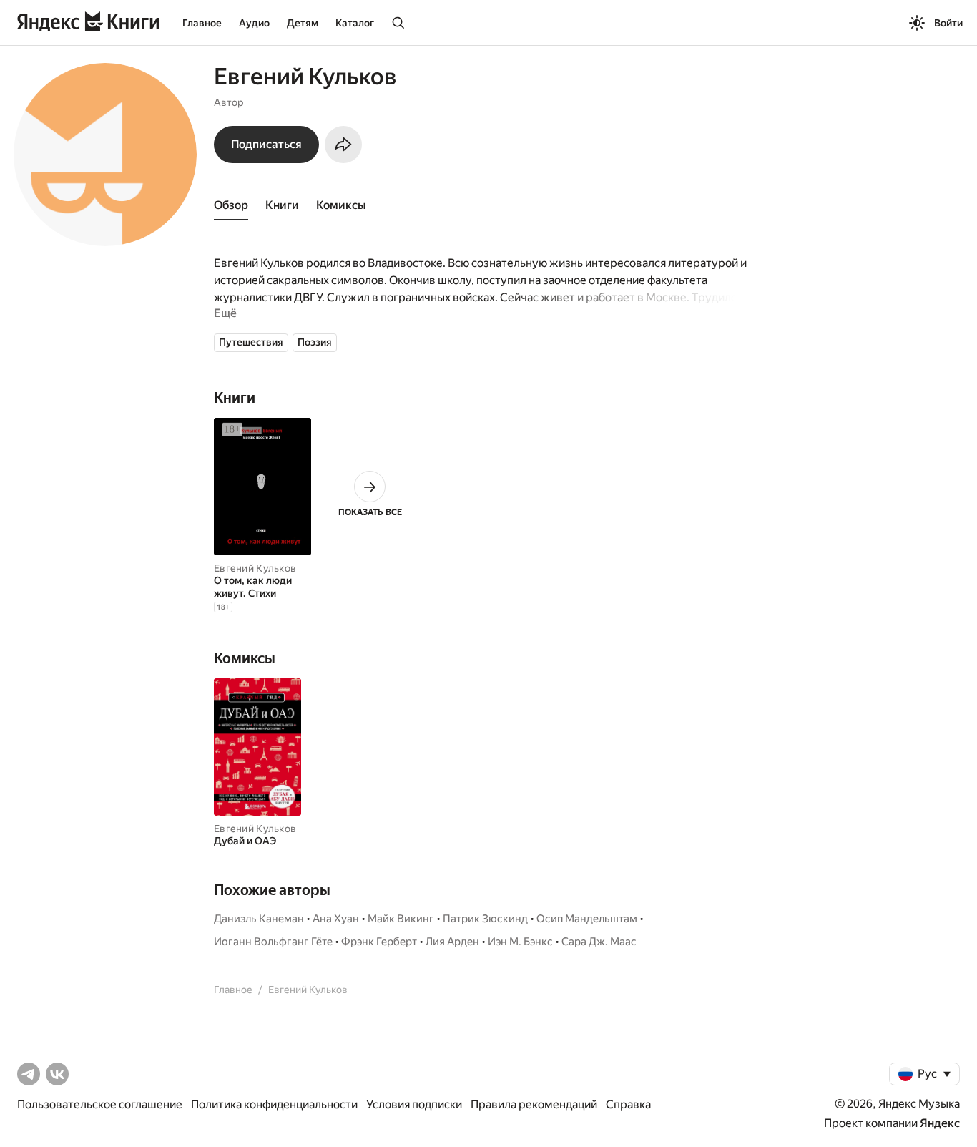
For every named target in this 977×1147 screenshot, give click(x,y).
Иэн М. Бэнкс (520, 941)
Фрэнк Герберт (379, 941)
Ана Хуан (336, 918)
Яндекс (940, 1123)
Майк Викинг (401, 918)
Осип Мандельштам (586, 918)
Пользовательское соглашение (99, 1104)
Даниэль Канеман (259, 918)
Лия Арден (452, 941)
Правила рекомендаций (534, 1104)
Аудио (254, 23)
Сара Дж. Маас (599, 941)
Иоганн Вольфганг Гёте (273, 941)
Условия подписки (414, 1104)
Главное (202, 23)
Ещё (225, 313)
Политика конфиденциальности (274, 1104)
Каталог (354, 23)
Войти (948, 23)
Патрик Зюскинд (485, 918)
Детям (302, 23)
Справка (628, 1104)
